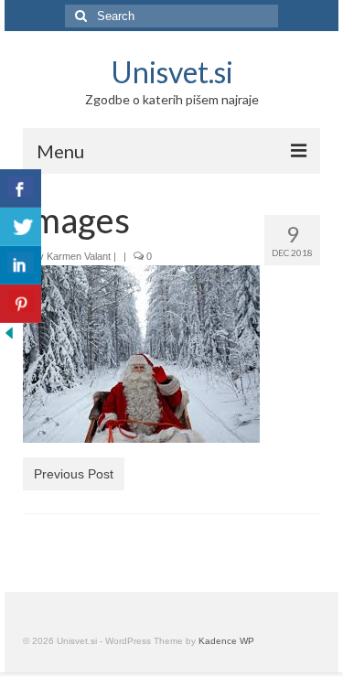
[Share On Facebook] (20, 188)
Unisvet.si (172, 72)
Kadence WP (226, 641)
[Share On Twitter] (20, 227)
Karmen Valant (79, 256)
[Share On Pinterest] (20, 304)
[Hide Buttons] (9, 332)
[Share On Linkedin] (20, 265)
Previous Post (73, 474)
